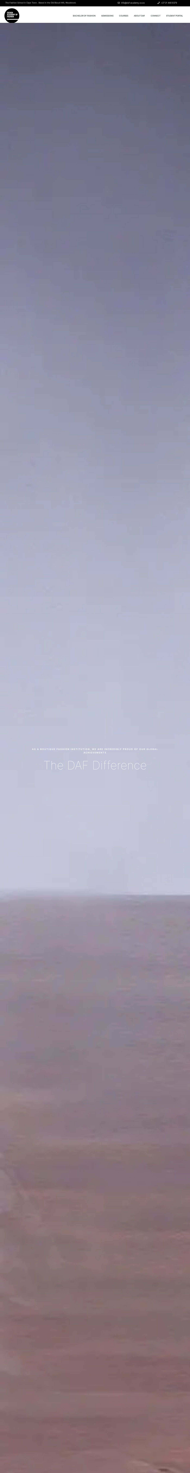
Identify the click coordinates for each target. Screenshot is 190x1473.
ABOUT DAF (139, 16)
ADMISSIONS (107, 16)
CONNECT (155, 16)
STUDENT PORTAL (174, 16)
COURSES (123, 16)
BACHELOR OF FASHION (84, 16)
